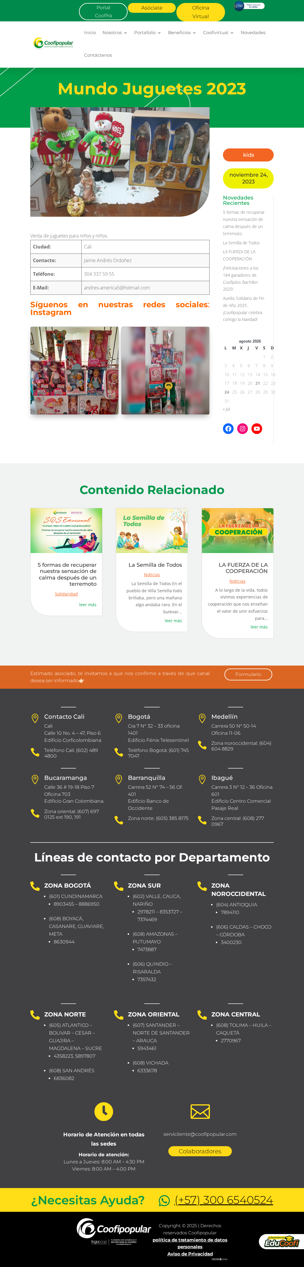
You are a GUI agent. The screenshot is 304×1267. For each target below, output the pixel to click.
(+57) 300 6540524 (224, 1199)
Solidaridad (66, 594)
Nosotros (112, 32)
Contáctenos (98, 55)
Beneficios (179, 32)
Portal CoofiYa (103, 11)
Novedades (253, 32)
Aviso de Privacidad (190, 1254)
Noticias (152, 574)
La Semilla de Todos (241, 243)
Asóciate (151, 8)
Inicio (90, 32)
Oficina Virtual (200, 12)
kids (248, 155)
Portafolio (145, 32)
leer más (87, 604)
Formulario (248, 674)
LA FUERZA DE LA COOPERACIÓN (243, 568)
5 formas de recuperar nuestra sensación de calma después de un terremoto (67, 574)
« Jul (226, 409)
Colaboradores (200, 1151)
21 (257, 383)
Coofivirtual (215, 32)
